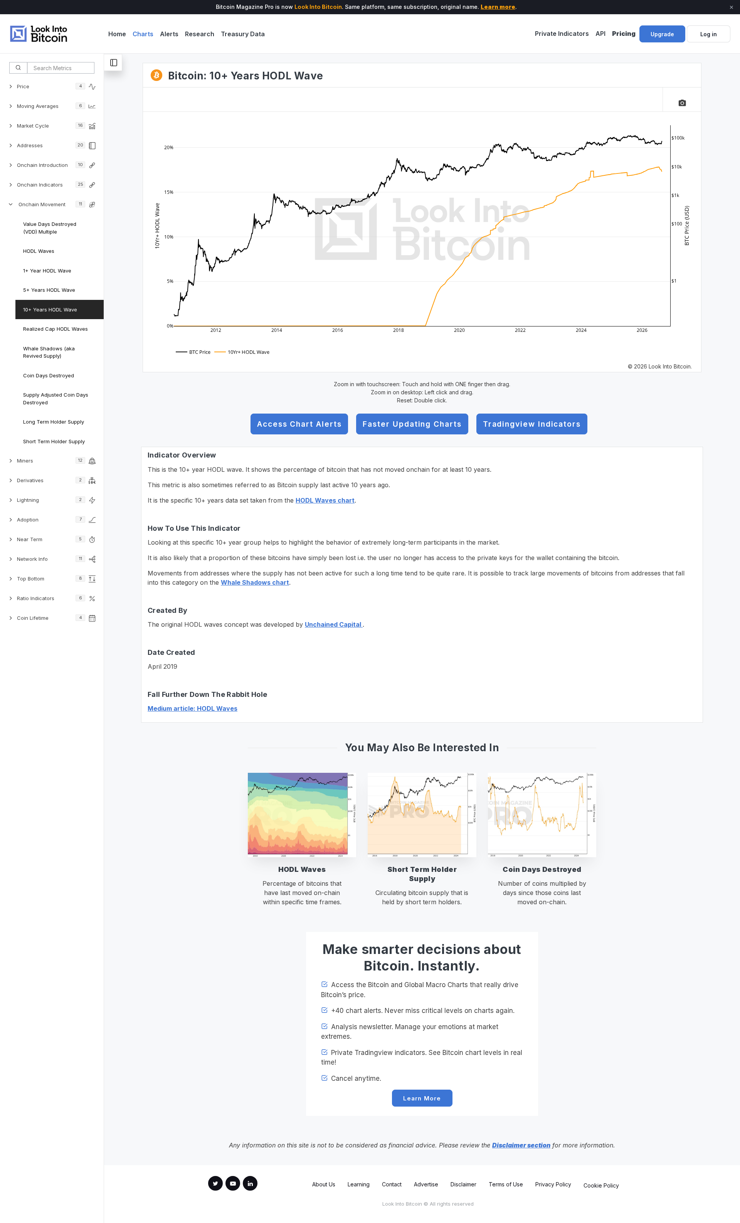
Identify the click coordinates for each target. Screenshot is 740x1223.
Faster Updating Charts (412, 424)
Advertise (426, 1184)
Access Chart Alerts (299, 424)
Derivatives (49, 480)
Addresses (50, 145)
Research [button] (199, 34)
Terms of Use (506, 1184)
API (600, 33)
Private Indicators (562, 33)
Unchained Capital (334, 624)
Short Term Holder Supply (54, 441)
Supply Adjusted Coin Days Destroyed (55, 398)
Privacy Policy (553, 1184)
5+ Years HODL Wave (49, 290)
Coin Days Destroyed (48, 375)
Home (117, 34)
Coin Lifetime (49, 618)
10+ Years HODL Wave (50, 309)
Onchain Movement (50, 204)
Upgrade (662, 34)
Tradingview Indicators (532, 424)
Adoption (49, 519)
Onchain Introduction (50, 165)
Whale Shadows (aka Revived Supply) (49, 352)
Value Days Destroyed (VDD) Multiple (49, 228)
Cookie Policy (601, 1185)
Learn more (498, 6)
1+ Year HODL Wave (47, 270)
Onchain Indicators (50, 185)
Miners (49, 461)
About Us (323, 1184)
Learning (359, 1184)
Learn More (422, 1098)
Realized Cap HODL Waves (55, 329)
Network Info (49, 559)
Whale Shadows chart (255, 582)
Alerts (169, 34)
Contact (392, 1184)
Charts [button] (143, 34)
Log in (708, 34)
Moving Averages (49, 106)
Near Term (49, 539)
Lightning (49, 500)
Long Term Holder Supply (53, 422)
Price (49, 86)
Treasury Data (243, 34)
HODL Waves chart (325, 500)
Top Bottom (49, 578)
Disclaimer (463, 1184)
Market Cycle (50, 126)
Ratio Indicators (49, 598)
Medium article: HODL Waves (192, 708)
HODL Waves (38, 251)
